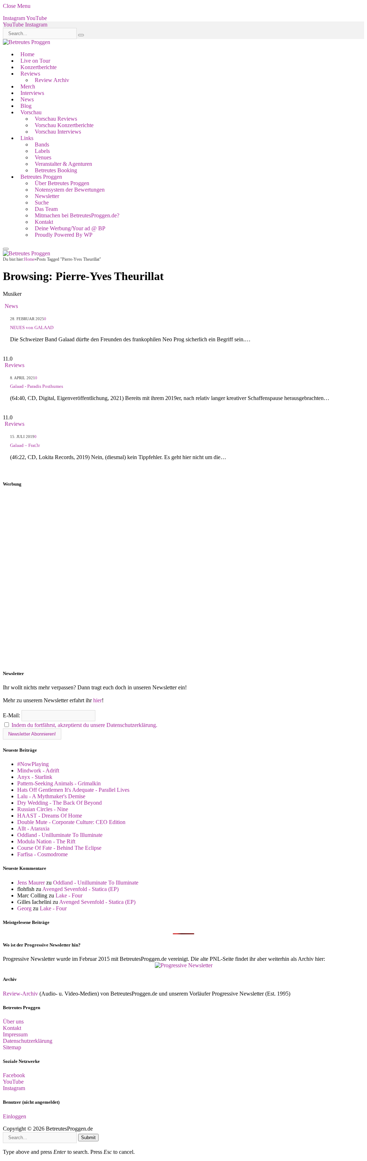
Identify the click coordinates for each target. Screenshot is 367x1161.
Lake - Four (69, 895)
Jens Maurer (31, 883)
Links (26, 138)
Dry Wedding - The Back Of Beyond (59, 803)
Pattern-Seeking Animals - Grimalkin (59, 783)
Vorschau (31, 112)
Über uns (13, 1021)
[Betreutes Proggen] (26, 42)
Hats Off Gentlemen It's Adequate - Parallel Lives (73, 790)
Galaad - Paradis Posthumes (36, 386)
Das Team (46, 209)
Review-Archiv (20, 994)
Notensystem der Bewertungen (70, 190)
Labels (42, 151)
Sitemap (12, 1047)
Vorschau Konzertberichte (64, 125)
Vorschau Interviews (58, 132)
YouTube (13, 1082)
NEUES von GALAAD (31, 327)
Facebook (14, 1075)
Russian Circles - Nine (42, 809)
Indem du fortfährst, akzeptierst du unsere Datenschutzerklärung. (84, 725)
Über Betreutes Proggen (62, 183)
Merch (27, 86)
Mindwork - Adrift (38, 770)
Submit (88, 1137)
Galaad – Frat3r (25, 445)
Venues (43, 157)
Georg (24, 908)
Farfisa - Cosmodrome (42, 854)
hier (97, 700)
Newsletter (47, 196)
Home (27, 54)
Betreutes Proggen (41, 177)
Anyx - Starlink (34, 777)
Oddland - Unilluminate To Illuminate (60, 835)
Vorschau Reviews (56, 119)
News (27, 99)
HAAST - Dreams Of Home (49, 816)
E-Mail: (12, 715)
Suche (42, 202)
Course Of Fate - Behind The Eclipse (59, 848)
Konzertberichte (38, 67)
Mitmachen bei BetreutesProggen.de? (77, 215)
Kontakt (44, 222)
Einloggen (14, 1116)
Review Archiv (52, 80)
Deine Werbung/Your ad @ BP (70, 228)
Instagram (14, 1088)
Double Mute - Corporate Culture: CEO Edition (71, 822)
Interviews (32, 93)
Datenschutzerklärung (27, 1041)
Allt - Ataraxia (33, 828)
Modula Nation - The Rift (46, 841)
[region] (183, 579)
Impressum (15, 1034)
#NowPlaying (33, 764)
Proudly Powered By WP (63, 235)
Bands (42, 144)
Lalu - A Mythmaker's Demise (51, 796)
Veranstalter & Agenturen (63, 164)
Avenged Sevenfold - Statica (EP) (80, 889)
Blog (26, 106)
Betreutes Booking (56, 170)
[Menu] (6, 249)
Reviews (30, 74)
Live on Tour (35, 61)
